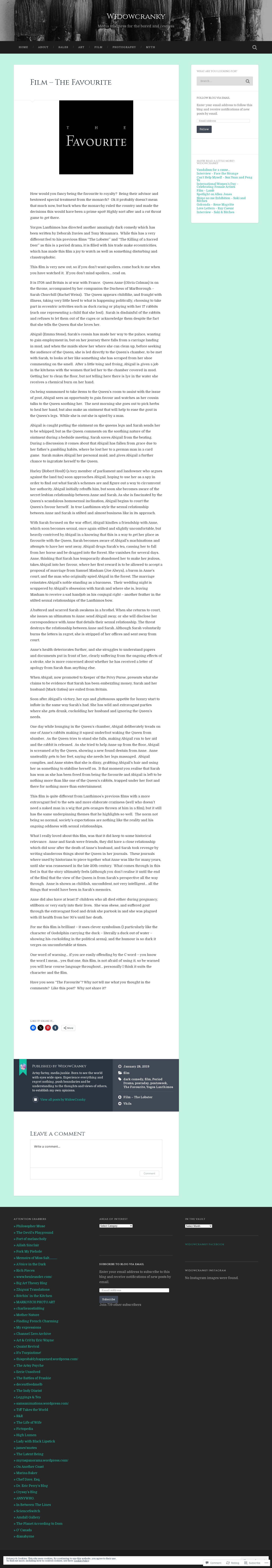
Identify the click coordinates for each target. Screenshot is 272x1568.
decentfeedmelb (29, 1384)
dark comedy (133, 1079)
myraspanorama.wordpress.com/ (42, 1460)
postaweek (158, 1083)
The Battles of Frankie (33, 1378)
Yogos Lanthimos (159, 1087)
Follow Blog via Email (213, 98)
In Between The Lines (33, 1505)
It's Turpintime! (28, 1353)
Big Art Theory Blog (31, 1283)
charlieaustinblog (30, 1308)
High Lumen (26, 1435)
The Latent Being (29, 1454)
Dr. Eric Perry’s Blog (32, 1486)
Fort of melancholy (31, 1239)
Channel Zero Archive (33, 1334)
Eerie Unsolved (28, 1372)
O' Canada (24, 1530)
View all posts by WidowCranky (62, 1099)
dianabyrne (25, 1536)
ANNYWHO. (25, 1498)
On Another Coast (30, 1467)
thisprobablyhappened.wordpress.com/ (47, 1359)
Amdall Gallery (28, 1517)
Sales (63, 47)
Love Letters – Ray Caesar (215, 208)
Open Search (254, 47)
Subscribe (108, 1299)
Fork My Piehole (29, 1251)
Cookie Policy (81, 1560)
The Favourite (134, 1087)
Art (81, 47)
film (98, 47)
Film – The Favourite (71, 82)
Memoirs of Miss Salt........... (36, 1258)
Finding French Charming (37, 1321)
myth (150, 47)
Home (23, 47)
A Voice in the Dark (31, 1264)
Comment (149, 1173)
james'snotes (26, 1448)
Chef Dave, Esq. (28, 1479)
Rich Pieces (25, 1270)
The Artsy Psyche (30, 1365)
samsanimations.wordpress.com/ (42, 1403)
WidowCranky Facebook (204, 1244)
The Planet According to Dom (39, 1523)
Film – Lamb (205, 190)
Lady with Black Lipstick (35, 1441)
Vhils (127, 1103)
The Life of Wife (29, 1422)
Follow (204, 129)
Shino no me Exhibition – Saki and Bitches (221, 200)
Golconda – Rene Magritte (215, 204)
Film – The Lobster (137, 1097)
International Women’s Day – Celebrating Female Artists (217, 185)
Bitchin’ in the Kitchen (34, 1296)
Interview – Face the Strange (217, 173)
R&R (19, 1416)
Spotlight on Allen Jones (214, 194)
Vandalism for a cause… (213, 170)
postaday (142, 1083)
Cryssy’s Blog (26, 1492)
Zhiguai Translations (33, 1289)
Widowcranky (136, 16)
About (43, 47)
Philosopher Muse (30, 1226)
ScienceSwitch (28, 1511)
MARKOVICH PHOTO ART (35, 1302)
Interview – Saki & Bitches (215, 212)
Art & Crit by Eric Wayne (35, 1340)
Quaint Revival (27, 1346)
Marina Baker (26, 1473)
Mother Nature (27, 1315)
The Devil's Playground (34, 1232)
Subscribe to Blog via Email (121, 1264)
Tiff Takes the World (32, 1410)
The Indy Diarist (29, 1391)
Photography (124, 47)
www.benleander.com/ (34, 1277)
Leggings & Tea (28, 1397)
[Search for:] (225, 81)
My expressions (28, 1327)
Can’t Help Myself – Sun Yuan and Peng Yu (224, 179)
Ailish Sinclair (27, 1245)
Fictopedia (24, 1429)
